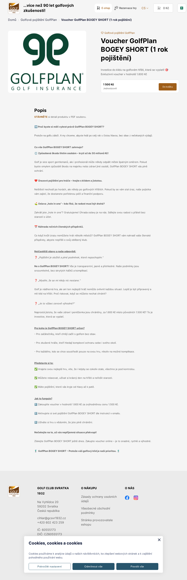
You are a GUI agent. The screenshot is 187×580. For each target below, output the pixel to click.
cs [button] (144, 8)
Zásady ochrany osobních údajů (99, 499)
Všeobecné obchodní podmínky (95, 511)
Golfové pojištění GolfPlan (39, 20)
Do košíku (168, 86)
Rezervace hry (128, 8)
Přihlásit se (181, 8)
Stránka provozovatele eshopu (97, 522)
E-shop (106, 8)
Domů (12, 20)
